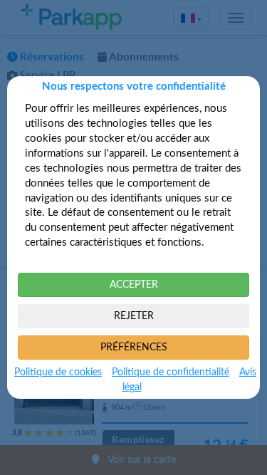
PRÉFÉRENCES (133, 348)
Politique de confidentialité (170, 372)
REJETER (134, 316)
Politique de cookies (58, 372)
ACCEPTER (134, 285)
